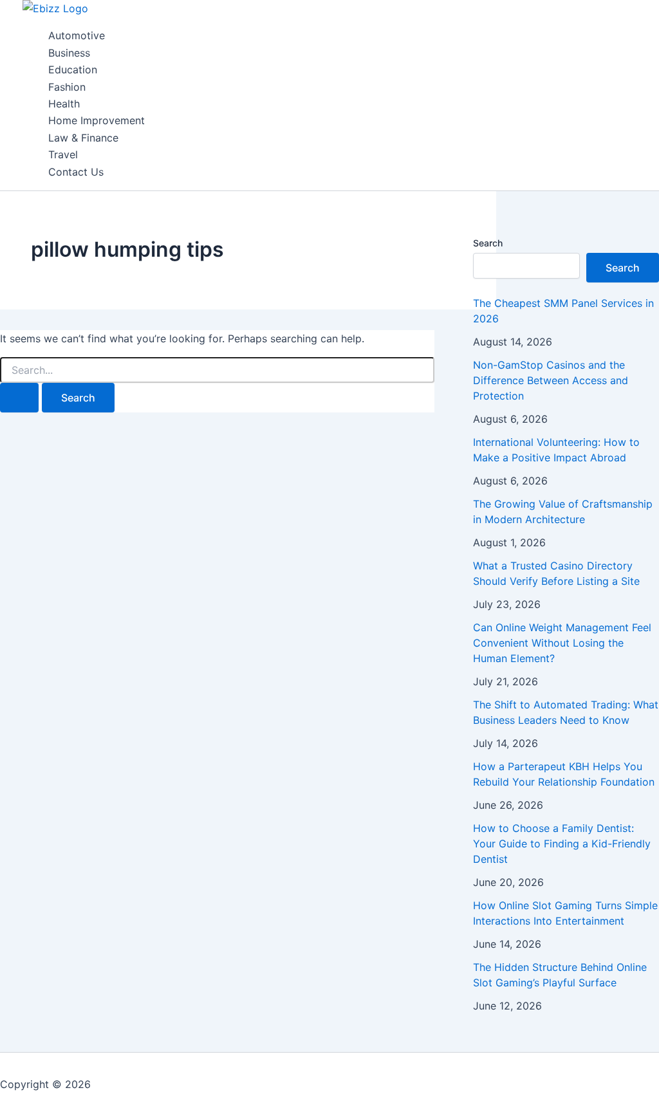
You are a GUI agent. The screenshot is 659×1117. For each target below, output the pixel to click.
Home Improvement (96, 120)
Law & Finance (83, 137)
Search (488, 242)
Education (72, 69)
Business (69, 52)
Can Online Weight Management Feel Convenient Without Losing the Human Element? (562, 643)
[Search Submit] (19, 397)
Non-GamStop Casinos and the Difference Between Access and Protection (550, 380)
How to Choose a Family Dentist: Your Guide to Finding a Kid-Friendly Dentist (562, 843)
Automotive (76, 35)
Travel (63, 154)
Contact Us (76, 171)
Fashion (67, 86)
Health (64, 103)
